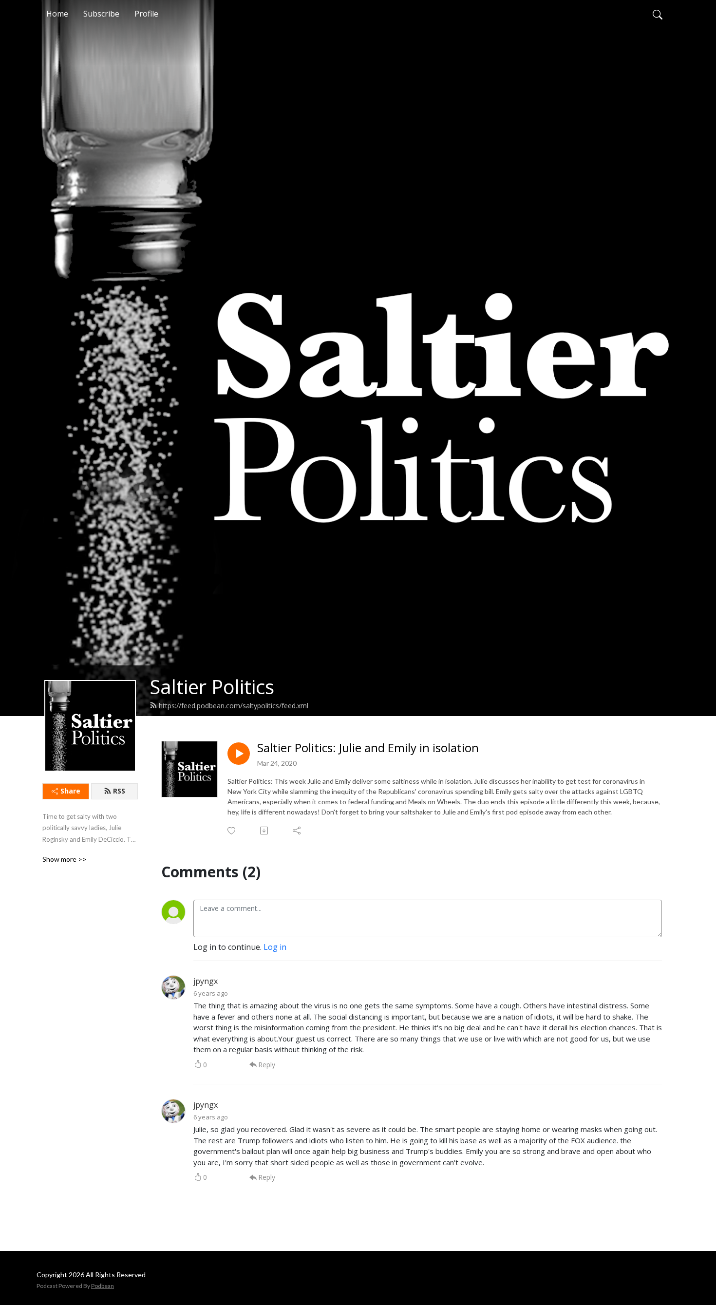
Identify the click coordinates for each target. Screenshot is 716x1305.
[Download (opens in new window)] (264, 830)
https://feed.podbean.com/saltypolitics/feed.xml (233, 705)
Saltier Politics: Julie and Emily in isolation (368, 748)
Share (70, 790)
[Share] (297, 830)
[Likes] (232, 831)
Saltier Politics (212, 686)
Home (57, 13)
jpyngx (205, 981)
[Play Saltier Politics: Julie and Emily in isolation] (238, 753)
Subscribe (101, 13)
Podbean (102, 1285)
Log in (275, 947)
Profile (146, 13)
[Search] (657, 13)
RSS (119, 790)
